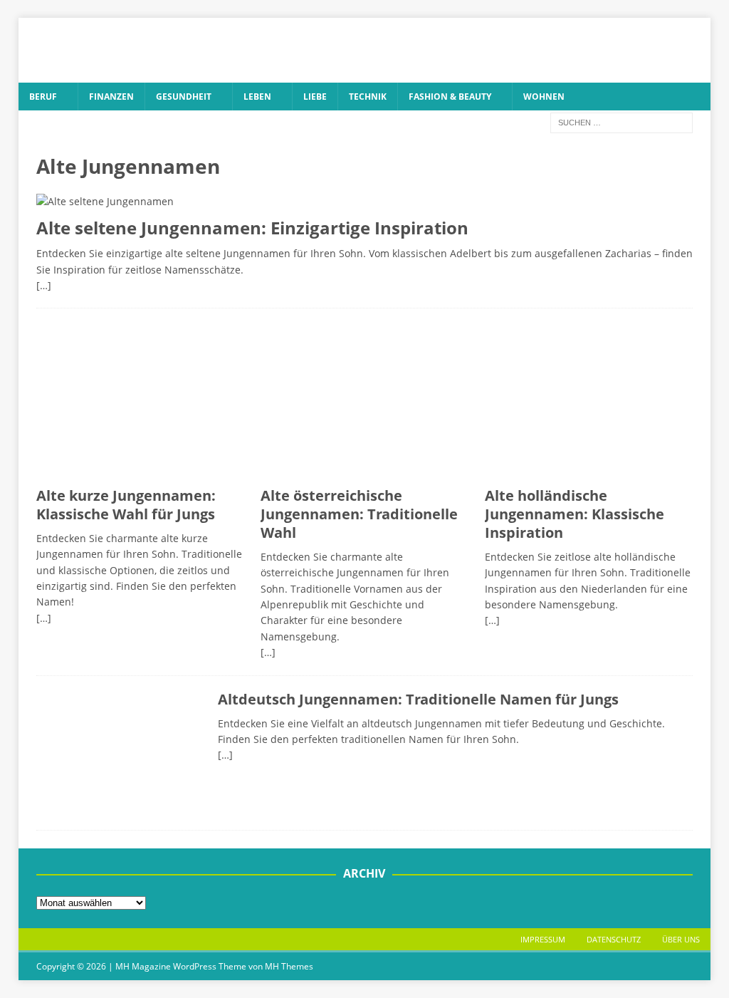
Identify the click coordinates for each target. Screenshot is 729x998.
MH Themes (289, 966)
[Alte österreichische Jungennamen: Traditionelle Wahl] (364, 401)
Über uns (681, 939)
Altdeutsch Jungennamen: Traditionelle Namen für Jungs (418, 699)
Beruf (43, 96)
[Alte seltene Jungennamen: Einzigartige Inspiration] (364, 201)
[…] (43, 285)
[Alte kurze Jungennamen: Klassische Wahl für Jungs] (140, 401)
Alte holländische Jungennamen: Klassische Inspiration (574, 514)
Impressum (542, 939)
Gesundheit (183, 96)
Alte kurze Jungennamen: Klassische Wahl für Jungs (126, 505)
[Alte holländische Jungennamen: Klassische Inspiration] (589, 401)
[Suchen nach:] (621, 121)
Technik (368, 96)
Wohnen (544, 96)
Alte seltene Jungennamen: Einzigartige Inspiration (252, 227)
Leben (257, 96)
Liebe (315, 96)
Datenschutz (614, 939)
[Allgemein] (120, 753)
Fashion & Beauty (450, 96)
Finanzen (111, 96)
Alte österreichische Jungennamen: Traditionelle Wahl (359, 514)
